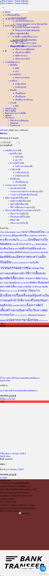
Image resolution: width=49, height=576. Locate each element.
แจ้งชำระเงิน (10, 108)
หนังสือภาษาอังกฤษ (32, 287)
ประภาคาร (25, 244)
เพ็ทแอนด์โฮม (14, 15)
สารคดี (13, 103)
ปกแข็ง (15, 244)
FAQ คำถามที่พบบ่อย (19, 120)
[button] (15, 19)
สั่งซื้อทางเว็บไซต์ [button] (7, 399)
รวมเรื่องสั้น (33, 262)
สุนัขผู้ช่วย (20, 287)
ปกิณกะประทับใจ (22, 59)
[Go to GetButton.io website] (43, 573)
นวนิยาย (13, 81)
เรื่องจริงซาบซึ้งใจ (23, 52)
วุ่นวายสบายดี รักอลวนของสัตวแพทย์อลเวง (19, 391)
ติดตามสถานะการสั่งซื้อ (15, 113)
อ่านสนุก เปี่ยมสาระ (29, 290)
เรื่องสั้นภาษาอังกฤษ (24, 100)
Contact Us (15, 125)
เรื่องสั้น (13, 90)
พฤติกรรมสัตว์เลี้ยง (23, 37)
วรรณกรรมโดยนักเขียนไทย (27, 30)
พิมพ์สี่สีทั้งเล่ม (8, 256)
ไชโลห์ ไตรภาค (43, 320)
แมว (17, 71)
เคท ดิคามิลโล (21, 21)
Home (8, 12)
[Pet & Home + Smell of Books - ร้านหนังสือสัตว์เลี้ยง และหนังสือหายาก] (14, 2)
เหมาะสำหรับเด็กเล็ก (21, 315)
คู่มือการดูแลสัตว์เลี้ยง (19, 33)
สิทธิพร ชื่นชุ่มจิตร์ (39, 282)
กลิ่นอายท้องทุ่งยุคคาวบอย (10, 232)
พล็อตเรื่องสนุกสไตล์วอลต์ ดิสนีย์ (35, 252)
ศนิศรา (18, 56)
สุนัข (17, 68)
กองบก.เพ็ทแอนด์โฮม (32, 231)
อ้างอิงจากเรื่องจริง (13, 295)
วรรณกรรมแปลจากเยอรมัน (27, 27)
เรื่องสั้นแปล (20, 96)
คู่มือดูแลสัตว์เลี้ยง (20, 235)
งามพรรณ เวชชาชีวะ (37, 235)
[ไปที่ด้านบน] (1, 575)
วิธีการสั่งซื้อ (10, 111)
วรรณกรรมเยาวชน (18, 18)
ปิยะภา (34, 244)
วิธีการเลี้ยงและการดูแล (20, 207)
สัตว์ (17, 106)
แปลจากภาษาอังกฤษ (22, 320)
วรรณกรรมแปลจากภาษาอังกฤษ (29, 24)
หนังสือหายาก (14, 62)
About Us (14, 123)
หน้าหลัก (4, 130)
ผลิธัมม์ (8, 115)
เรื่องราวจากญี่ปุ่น (22, 49)
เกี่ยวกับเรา (10, 117)
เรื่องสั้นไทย (20, 93)
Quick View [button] (5, 381)
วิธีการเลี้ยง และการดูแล (25, 43)
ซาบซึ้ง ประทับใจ (9, 239)
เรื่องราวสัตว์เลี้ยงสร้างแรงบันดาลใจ (25, 46)
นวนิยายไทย (20, 84)
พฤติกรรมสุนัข (27, 248)
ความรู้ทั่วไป (15, 74)
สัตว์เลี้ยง (14, 65)
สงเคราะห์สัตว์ (34, 278)
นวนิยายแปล (20, 87)
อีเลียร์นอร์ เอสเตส (11, 291)
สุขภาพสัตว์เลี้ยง (22, 40)
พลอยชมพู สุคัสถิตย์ (13, 252)
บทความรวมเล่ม (22, 78)
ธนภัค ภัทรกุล (23, 240)
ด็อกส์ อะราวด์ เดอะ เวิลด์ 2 (12, 469)
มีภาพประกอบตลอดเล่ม (20, 263)
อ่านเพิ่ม (3, 478)
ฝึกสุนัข (15, 249)
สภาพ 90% (25, 283)
